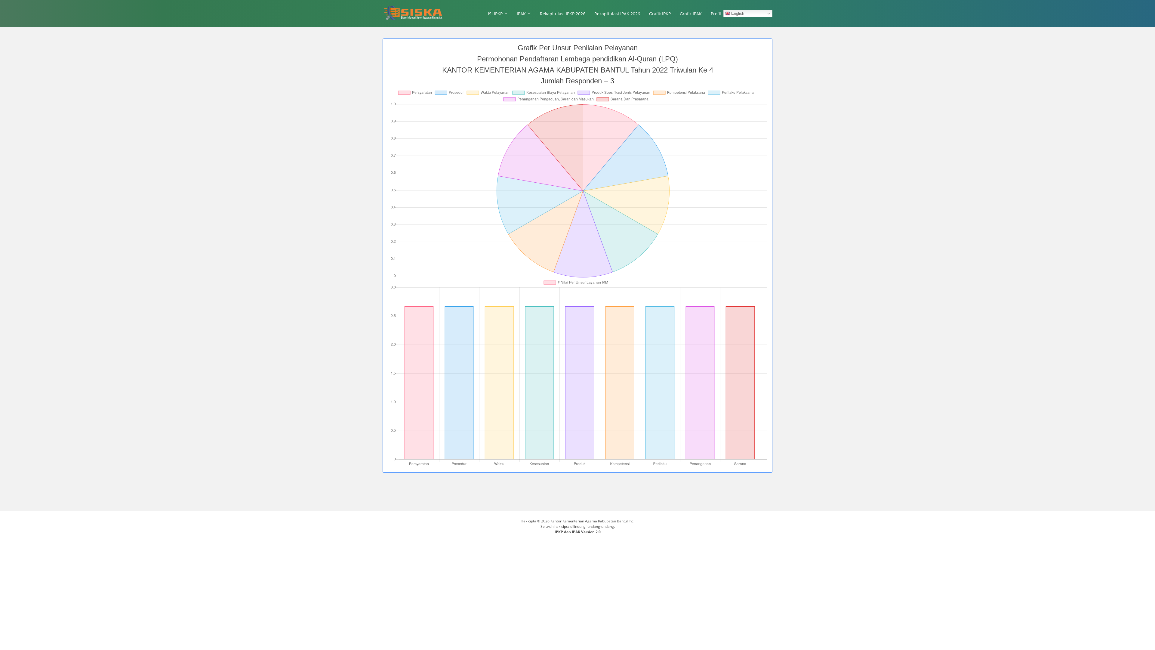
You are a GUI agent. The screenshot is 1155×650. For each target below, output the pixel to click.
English (737, 13)
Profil (716, 14)
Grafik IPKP (660, 14)
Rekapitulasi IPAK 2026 (617, 14)
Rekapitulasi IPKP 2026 (562, 14)
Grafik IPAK (691, 14)
